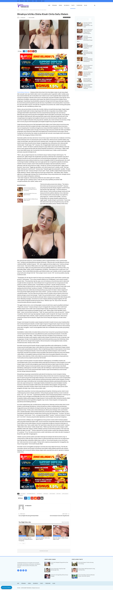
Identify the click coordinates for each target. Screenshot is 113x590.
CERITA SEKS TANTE (66, 17)
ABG (18, 1)
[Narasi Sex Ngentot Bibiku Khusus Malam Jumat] (20, 200)
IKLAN (43, 1)
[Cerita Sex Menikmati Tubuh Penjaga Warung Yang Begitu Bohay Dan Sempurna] (80, 67)
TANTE (34, 1)
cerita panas (45, 493)
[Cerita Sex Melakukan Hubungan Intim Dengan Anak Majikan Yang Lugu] (80, 86)
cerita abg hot (23, 493)
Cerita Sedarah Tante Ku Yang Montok (59, 515)
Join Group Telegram (6, 587)
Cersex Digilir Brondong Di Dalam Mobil (28, 515)
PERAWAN (22, 1)
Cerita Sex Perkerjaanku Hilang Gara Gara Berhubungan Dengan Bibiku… (84, 39)
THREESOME (39, 1)
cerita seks (58, 493)
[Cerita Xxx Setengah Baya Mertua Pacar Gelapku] (47, 576)
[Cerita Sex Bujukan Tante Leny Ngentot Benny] (20, 195)
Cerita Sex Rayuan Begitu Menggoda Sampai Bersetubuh (87, 80)
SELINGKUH (30, 1)
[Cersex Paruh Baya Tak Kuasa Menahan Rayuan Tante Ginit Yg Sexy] (74, 576)
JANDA (26, 1)
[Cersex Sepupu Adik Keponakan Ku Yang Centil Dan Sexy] (74, 570)
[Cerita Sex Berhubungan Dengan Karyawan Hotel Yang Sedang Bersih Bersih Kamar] (80, 59)
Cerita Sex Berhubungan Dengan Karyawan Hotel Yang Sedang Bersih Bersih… (84, 60)
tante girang (20, 495)
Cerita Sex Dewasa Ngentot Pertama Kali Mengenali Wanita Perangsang (30, 189)
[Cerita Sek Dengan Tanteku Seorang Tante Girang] (74, 564)
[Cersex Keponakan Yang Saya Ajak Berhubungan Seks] (47, 570)
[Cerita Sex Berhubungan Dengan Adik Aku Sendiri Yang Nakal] (80, 52)
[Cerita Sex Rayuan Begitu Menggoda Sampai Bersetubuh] (80, 80)
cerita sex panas (65, 493)
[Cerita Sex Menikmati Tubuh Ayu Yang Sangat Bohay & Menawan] (80, 73)
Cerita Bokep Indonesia (23, 92)
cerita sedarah (52, 493)
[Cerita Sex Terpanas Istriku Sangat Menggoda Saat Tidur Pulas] (80, 24)
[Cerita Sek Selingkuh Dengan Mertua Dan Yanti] (47, 564)
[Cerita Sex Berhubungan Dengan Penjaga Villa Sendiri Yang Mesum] (80, 46)
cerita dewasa (39, 493)
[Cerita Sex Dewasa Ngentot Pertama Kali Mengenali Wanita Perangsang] (20, 189)
